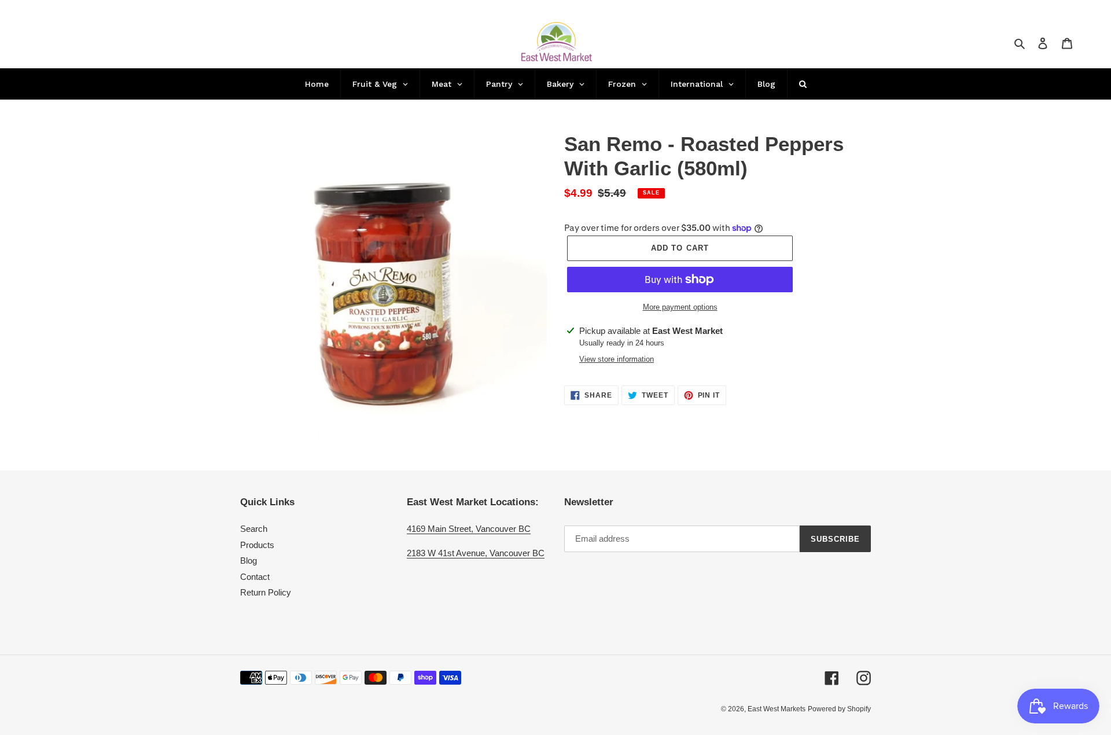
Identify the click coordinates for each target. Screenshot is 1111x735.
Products (257, 545)
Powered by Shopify (839, 709)
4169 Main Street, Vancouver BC (469, 529)
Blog (248, 560)
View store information (616, 359)
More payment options (680, 307)
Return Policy (265, 592)
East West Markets (776, 709)
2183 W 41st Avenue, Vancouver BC (476, 553)
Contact (255, 577)
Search (253, 529)
